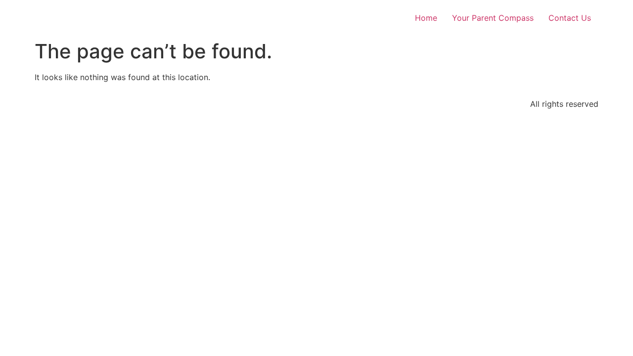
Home (426, 18)
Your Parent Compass (493, 18)
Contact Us (569, 18)
